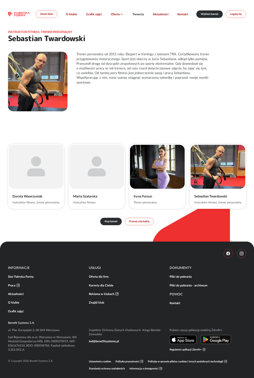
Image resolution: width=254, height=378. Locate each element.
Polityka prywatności (127, 361)
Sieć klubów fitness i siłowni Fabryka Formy (19, 14)
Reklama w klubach (101, 294)
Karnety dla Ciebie (101, 285)
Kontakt (182, 14)
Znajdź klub (96, 302)
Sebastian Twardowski (210, 196)
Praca (11, 285)
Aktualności (160, 14)
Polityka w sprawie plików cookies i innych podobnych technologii (185, 361)
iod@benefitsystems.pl (104, 341)
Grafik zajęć (94, 14)
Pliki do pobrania (181, 276)
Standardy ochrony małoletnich (107, 368)
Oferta (115, 14)
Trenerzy (138, 14)
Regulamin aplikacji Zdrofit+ (186, 349)
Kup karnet (111, 221)
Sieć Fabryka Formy (21, 276)
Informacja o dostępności (143, 368)
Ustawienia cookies (100, 361)
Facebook (228, 253)
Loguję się (236, 13)
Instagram (241, 253)
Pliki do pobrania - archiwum (188, 285)
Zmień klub (46, 13)
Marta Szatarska (85, 196)
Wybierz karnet (209, 13)
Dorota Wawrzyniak (27, 196)
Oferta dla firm (99, 276)
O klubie (71, 14)
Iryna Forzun (143, 196)
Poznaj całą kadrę (139, 221)
